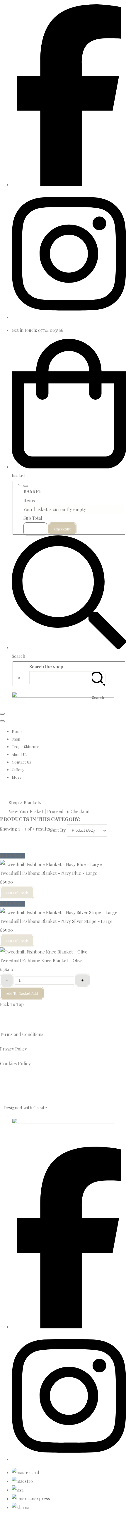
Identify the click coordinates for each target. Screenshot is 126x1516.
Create (40, 1107)
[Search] (98, 677)
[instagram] (69, 317)
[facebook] (69, 184)
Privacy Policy (13, 1049)
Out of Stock (12, 856)
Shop (16, 738)
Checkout (62, 528)
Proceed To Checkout (68, 811)
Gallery (18, 769)
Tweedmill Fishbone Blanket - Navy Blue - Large (48, 873)
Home (17, 731)
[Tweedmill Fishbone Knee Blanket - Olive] (43, 952)
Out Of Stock (17, 892)
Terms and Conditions (21, 1034)
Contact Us (21, 761)
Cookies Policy (16, 1063)
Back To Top (12, 1004)
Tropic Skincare (25, 746)
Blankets (32, 802)
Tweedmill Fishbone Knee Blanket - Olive (41, 960)
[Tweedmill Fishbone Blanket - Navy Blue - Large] (51, 864)
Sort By (58, 830)
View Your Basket (26, 811)
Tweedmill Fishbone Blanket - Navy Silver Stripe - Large (56, 921)
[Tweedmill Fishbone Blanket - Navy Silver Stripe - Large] (58, 912)
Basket (35, 528)
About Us (19, 754)
